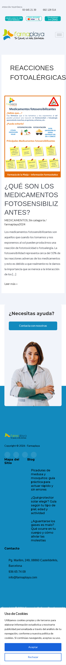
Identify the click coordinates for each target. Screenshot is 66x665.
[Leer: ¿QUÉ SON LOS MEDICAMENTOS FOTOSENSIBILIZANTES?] (33, 136)
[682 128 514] (44, 4)
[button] (16, 475)
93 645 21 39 (29, 9)
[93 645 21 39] (23, 4)
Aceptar (33, 647)
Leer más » (11, 283)
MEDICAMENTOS (16, 220)
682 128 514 (49, 9)
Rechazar (33, 657)
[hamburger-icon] (59, 34)
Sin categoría (37, 220)
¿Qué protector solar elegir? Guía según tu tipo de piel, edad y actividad (43, 505)
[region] (33, 636)
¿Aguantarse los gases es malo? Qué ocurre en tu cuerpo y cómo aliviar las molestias (43, 530)
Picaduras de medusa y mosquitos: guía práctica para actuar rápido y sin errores (43, 480)
